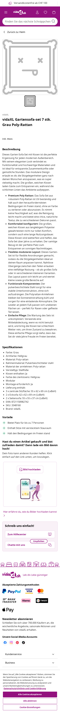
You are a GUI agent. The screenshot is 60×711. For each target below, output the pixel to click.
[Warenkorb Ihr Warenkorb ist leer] (54, 12)
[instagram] (11, 642)
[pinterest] (17, 642)
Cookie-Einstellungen (30, 707)
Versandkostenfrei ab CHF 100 (30, 3)
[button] (30, 654)
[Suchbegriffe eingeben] (53, 21)
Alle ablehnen (30, 701)
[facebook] (5, 642)
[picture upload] (30, 490)
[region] (30, 690)
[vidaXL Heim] (19, 12)
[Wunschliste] (45, 12)
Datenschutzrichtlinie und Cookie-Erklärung (25, 688)
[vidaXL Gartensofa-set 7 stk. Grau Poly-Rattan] (30, 67)
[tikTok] (23, 642)
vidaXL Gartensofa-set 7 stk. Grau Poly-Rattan (26, 122)
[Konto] (37, 12)
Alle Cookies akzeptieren (30, 694)
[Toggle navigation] (5, 12)
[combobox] (30, 21)
